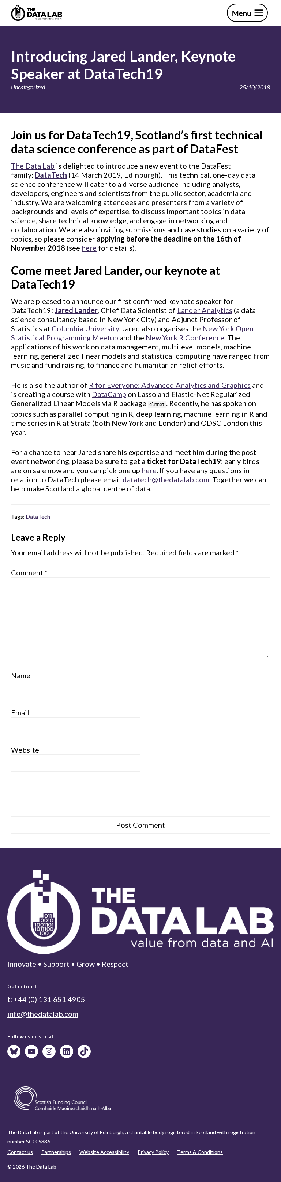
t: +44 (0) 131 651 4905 (46, 999)
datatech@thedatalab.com (166, 479)
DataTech (38, 516)
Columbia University (85, 328)
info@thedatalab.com (42, 1013)
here (89, 247)
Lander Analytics (204, 310)
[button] (247, 13)
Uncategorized (28, 87)
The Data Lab (33, 165)
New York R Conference (185, 337)
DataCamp (109, 394)
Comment (29, 572)
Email (20, 712)
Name (20, 675)
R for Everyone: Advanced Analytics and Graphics (170, 385)
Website (25, 749)
